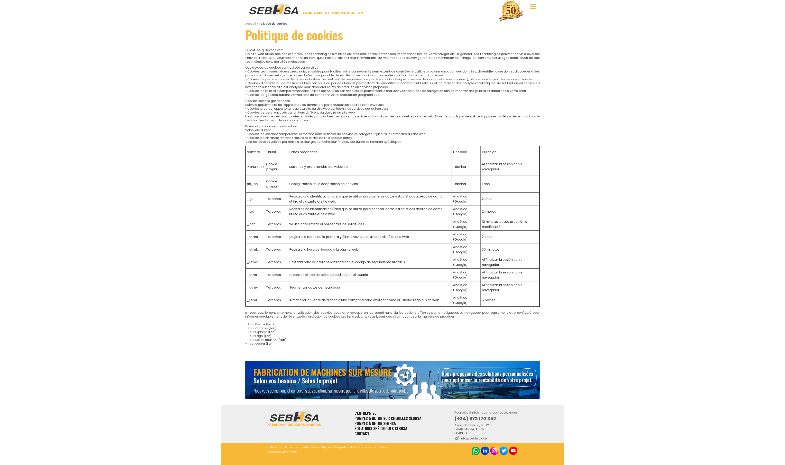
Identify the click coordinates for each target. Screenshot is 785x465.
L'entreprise (365, 413)
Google (460, 201)
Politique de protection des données (288, 447)
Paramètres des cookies (372, 447)
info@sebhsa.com (474, 438)
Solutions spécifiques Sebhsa (380, 428)
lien (270, 324)
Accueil (250, 24)
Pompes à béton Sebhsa (375, 423)
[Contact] (392, 398)
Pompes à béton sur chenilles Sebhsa (387, 418)
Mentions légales (321, 447)
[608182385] (476, 451)
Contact (361, 433)
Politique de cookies (344, 447)
